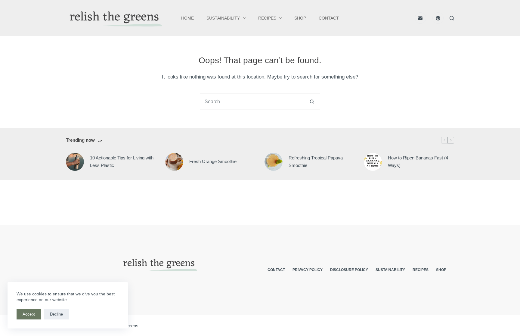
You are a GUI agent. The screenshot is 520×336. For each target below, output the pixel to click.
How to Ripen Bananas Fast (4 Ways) (418, 161)
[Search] (452, 18)
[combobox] (252, 101)
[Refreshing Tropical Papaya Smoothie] (274, 162)
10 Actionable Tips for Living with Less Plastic (121, 161)
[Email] (420, 18)
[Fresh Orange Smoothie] (174, 162)
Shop (300, 18)
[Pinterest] (438, 18)
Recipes (267, 18)
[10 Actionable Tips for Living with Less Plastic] (75, 162)
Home (187, 18)
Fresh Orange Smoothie (213, 161)
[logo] (114, 18)
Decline (56, 314)
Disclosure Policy (349, 270)
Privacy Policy (307, 270)
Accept (29, 314)
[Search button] (312, 101)
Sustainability (223, 18)
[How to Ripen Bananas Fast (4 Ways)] (373, 162)
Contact (329, 18)
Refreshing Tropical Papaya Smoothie (316, 161)
